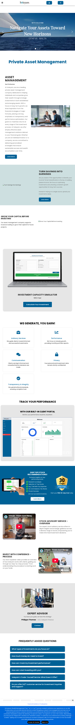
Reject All (45, 722)
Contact (37, 625)
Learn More (11, 157)
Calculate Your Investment (37, 304)
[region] (37, 32)
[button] (2, 2)
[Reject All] (73, 715)
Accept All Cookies (33, 722)
